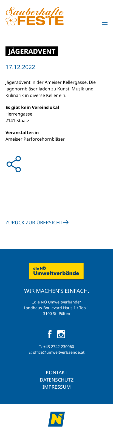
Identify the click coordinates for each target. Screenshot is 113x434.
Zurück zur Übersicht (34, 222)
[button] (105, 22)
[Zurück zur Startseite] (34, 16)
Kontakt (56, 372)
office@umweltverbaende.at (58, 352)
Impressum (57, 386)
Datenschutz (57, 379)
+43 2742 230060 (58, 346)
